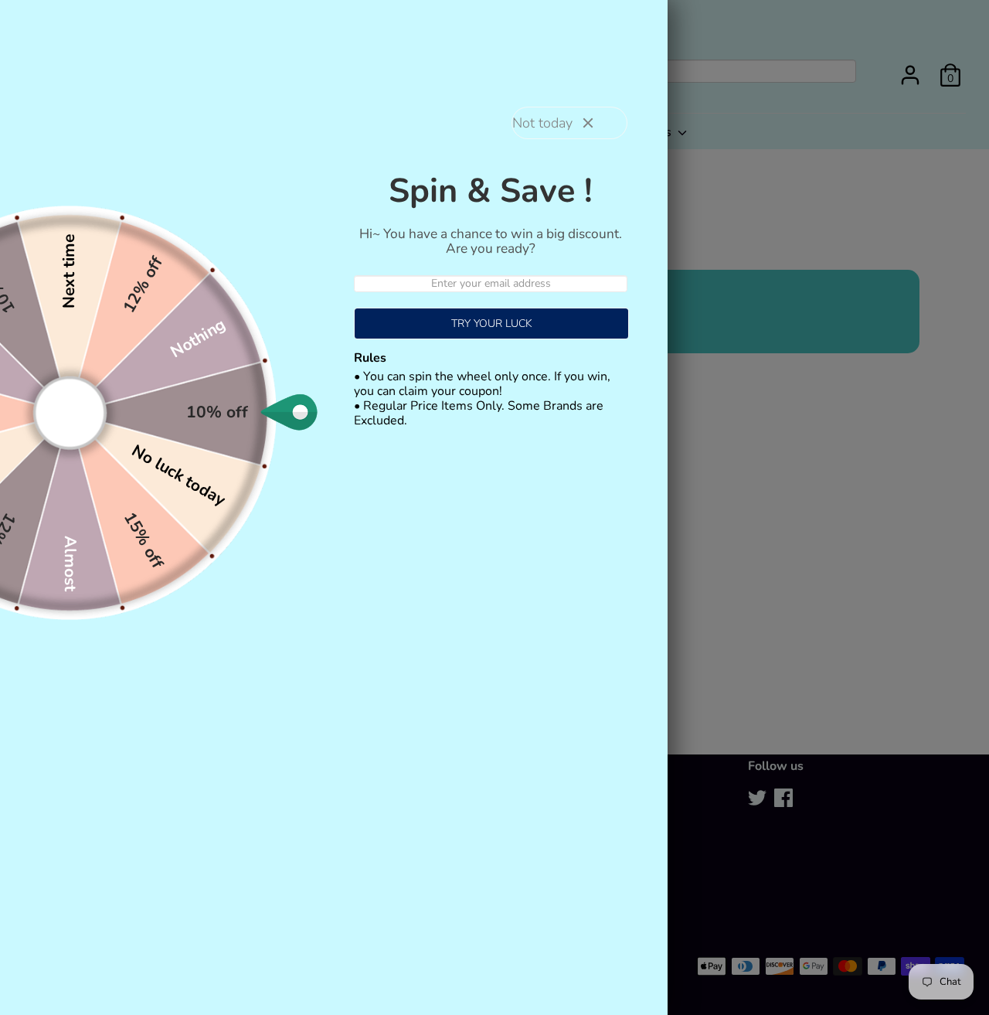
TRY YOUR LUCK (491, 323)
